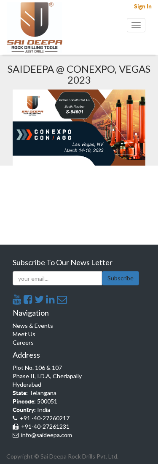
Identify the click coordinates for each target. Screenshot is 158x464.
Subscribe (120, 278)
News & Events (33, 325)
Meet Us (24, 333)
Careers (23, 342)
